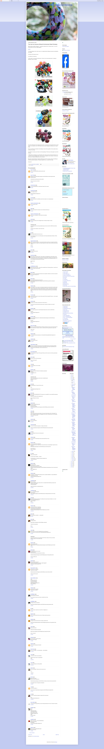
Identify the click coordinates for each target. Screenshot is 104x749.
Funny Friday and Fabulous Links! (73, 397)
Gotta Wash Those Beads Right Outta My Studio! (74, 439)
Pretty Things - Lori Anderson (67, 320)
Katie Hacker (65, 277)
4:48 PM (32, 598)
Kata (31, 384)
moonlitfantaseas (33, 266)
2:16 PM (32, 275)
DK (31, 232)
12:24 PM (32, 252)
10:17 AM (32, 354)
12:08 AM (32, 336)
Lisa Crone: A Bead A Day (67, 280)
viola (31, 497)
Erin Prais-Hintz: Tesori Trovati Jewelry (68, 276)
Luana (31, 530)
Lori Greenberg (65, 318)
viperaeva (32, 727)
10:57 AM (32, 494)
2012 (72, 376)
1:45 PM (32, 269)
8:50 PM (32, 616)
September (73, 385)
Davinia (32, 219)
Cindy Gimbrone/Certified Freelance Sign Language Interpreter (69, 168)
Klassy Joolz (33, 325)
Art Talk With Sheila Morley (67, 308)
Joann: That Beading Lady (67, 316)
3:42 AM (32, 634)
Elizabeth (32, 619)
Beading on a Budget (65, 259)
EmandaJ (32, 308)
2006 (72, 465)
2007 (72, 464)
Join (63, 336)
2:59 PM (32, 591)
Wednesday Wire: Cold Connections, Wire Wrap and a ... (74, 434)
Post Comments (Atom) (35, 736)
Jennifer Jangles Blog (66, 315)
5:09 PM (32, 527)
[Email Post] (40, 164)
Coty (31, 364)
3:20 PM (32, 381)
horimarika (32, 637)
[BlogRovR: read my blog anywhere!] (69, 341)
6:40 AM (32, 460)
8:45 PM (32, 305)
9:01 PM (32, 623)
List (67, 331)
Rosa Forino (32, 649)
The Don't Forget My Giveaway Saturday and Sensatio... (73, 416)
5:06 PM (32, 516)
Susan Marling (33, 351)
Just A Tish (32, 169)
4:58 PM (32, 390)
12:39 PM (32, 659)
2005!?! (29, 49)
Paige (31, 208)
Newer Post (30, 734)
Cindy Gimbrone (33, 344)
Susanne (32, 419)
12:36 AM (32, 416)
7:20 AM (32, 216)
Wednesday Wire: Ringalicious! (74, 401)
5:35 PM (32, 400)
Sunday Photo (74, 441)
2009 (72, 461)
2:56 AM (32, 434)
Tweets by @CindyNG (65, 46)
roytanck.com (69, 94)
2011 (72, 377)
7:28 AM (32, 470)
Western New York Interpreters (67, 171)
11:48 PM (32, 704)
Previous (71, 331)
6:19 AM (32, 182)
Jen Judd (32, 197)
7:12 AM (32, 205)
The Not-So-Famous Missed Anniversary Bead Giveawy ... (74, 405)
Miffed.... (73, 390)
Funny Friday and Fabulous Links (73, 444)
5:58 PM (32, 408)
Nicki (31, 393)
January (73, 460)
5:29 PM (32, 533)
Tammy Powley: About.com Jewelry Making (69, 286)
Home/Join (64, 331)
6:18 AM (32, 172)
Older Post (57, 734)
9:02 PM (32, 313)
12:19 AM (32, 341)
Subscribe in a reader (65, 110)
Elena (31, 519)
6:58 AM (32, 200)
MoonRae (32, 369)
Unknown (32, 333)
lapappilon (32, 707)
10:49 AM (32, 487)
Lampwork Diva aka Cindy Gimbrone (50, 4)
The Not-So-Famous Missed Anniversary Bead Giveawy (74, 424)
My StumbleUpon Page (70, 346)
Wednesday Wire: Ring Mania (73, 420)
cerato (32, 654)
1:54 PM (32, 361)
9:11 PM (32, 322)
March (73, 457)
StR (31, 431)
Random (68, 332)
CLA (31, 453)
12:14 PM (32, 651)
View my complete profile (71, 163)
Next (69, 331)
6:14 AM (32, 640)
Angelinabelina (65, 306)
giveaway (32, 165)
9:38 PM (32, 366)
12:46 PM (32, 263)
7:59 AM (32, 221)
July (72, 452)
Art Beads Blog (65, 307)
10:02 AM (32, 477)
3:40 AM (32, 439)
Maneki (32, 272)
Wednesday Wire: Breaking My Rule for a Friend (74, 448)
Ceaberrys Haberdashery (35, 203)
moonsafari (32, 424)
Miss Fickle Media (65, 319)
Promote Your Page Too (65, 68)
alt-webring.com (68, 333)
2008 (72, 463)
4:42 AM (32, 450)
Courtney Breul (33, 185)
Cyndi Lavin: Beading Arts (67, 275)
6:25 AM (32, 646)
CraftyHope (32, 480)
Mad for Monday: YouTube (73, 393)
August (73, 451)
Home (44, 734)
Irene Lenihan (33, 702)
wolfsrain (32, 463)
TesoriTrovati (33, 255)
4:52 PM (32, 605)
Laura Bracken (65, 279)
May (72, 455)
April (72, 456)
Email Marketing (65, 193)
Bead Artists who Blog (69, 335)
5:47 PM (32, 691)
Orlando (32, 560)
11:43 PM (32, 699)
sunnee (32, 626)
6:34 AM (32, 187)
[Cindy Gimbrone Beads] (65, 67)
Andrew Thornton (65, 271)
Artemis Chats (65, 309)
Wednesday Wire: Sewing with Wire (73, 388)
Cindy (31, 411)
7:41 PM (32, 539)
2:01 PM (32, 716)
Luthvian (32, 301)
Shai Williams (33, 594)
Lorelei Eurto (65, 281)
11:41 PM (32, 330)
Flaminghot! (65, 314)
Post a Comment (32, 732)
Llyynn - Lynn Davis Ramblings (67, 317)
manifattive (32, 719)
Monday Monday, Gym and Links (73, 428)
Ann (31, 694)
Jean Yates (64, 278)
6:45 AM (32, 348)
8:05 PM (32, 298)
